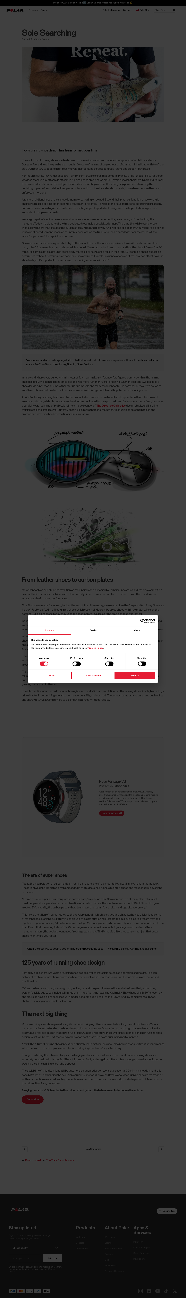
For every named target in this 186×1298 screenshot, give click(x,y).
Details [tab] (93, 630)
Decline (51, 675)
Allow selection (93, 675)
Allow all (134, 675)
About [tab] (136, 630)
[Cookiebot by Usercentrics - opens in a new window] (142, 621)
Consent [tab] (49, 630)
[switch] (77, 664)
